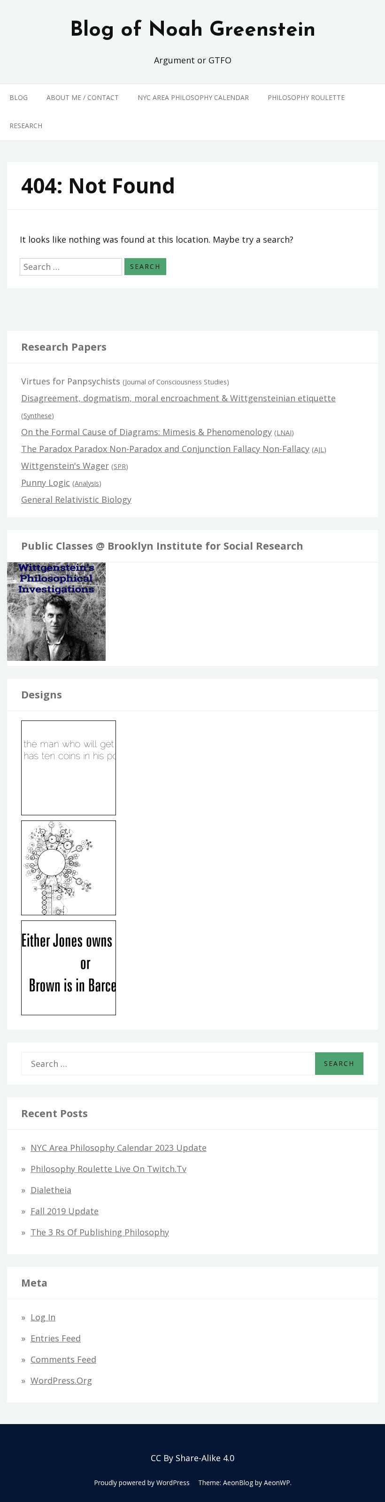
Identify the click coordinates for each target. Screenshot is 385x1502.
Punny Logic (45, 482)
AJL (319, 449)
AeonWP (277, 1482)
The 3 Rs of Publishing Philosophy (100, 1232)
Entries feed (56, 1338)
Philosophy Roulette (306, 97)
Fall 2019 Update (65, 1211)
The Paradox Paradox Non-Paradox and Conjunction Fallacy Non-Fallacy (165, 448)
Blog (18, 97)
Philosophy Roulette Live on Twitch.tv (108, 1168)
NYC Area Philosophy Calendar (193, 97)
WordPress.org (61, 1380)
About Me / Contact (82, 97)
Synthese (37, 415)
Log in (43, 1317)
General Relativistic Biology (76, 499)
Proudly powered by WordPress (142, 1482)
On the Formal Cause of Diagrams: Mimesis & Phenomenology (146, 431)
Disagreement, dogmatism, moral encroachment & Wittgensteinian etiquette (178, 398)
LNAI (284, 432)
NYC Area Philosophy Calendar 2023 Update (119, 1147)
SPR (120, 466)
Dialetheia (51, 1189)
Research (25, 125)
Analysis (87, 483)
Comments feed (63, 1359)
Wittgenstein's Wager (65, 465)
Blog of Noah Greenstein (193, 30)
